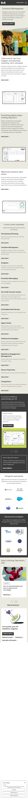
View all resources (13, 605)
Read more (7, 595)
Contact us (18, 637)
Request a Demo (8, 23)
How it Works (8, 425)
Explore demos (8, 633)
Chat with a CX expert (9, 640)
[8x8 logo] (3, 3)
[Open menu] (26, 3)
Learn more (4, 80)
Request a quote (7, 637)
